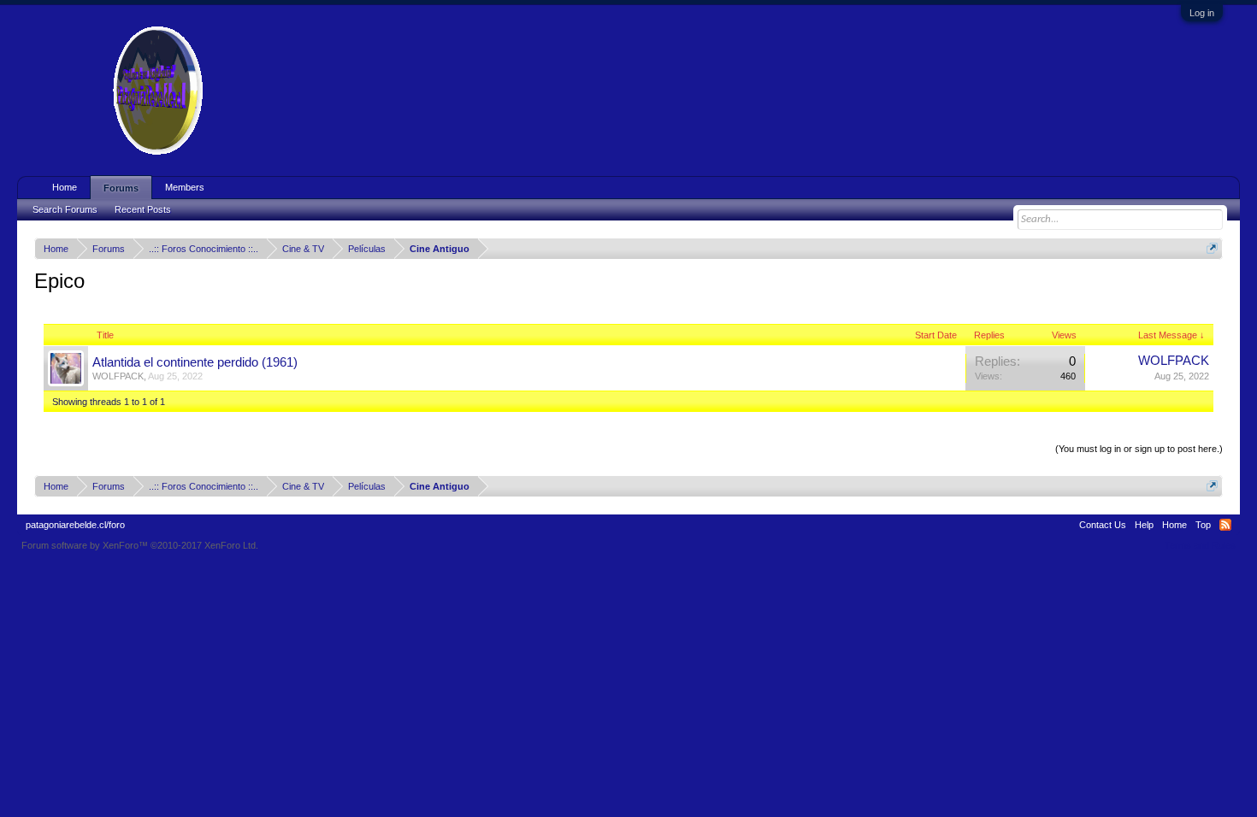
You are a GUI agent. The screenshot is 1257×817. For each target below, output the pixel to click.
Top (1203, 525)
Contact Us (1102, 525)
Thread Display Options (629, 428)
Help (1144, 525)
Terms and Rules (1200, 545)
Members (184, 187)
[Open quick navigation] (1212, 248)
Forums (121, 188)
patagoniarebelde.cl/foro (75, 525)
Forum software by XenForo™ (139, 545)
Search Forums (64, 209)
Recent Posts (143, 209)
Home (64, 187)
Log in (1201, 13)
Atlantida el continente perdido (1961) (195, 362)
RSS (1225, 525)
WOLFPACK (118, 376)
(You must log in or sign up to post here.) (1139, 449)
